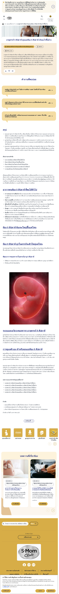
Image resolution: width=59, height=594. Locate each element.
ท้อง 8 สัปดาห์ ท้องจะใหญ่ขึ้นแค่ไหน (14, 162)
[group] (6, 433)
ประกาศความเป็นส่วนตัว (13, 570)
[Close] (53, 6)
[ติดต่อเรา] (33, 564)
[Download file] (5, 71)
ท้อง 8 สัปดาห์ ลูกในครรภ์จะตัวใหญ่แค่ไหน (16, 164)
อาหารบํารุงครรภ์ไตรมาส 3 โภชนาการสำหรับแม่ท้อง (13, 489)
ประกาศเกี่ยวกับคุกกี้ (46, 570)
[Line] (29, 564)
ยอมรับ (40, 590)
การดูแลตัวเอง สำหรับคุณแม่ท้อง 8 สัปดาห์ (16, 169)
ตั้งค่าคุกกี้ (45, 574)
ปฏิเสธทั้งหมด (51, 590)
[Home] (9, 18)
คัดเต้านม (43, 179)
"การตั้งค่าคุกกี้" (5, 586)
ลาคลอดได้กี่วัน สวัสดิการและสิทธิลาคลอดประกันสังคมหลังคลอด (42, 489)
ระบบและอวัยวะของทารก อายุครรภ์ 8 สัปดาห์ (17, 166)
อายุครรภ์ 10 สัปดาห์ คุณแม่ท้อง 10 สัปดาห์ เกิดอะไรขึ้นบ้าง (21, 385)
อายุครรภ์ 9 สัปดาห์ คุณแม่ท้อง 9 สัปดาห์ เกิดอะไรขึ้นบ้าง (20, 383)
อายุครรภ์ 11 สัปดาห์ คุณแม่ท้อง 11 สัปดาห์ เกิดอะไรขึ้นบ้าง (20, 387)
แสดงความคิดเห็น (14, 574)
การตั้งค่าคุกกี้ (6, 590)
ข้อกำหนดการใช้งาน (30, 570)
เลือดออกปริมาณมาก (22, 221)
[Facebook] (24, 564)
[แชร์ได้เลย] (12, 71)
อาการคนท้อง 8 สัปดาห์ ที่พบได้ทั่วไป (15, 159)
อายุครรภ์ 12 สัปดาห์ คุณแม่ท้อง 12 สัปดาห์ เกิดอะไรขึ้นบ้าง (20, 390)
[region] (29, 584)
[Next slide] (55, 444)
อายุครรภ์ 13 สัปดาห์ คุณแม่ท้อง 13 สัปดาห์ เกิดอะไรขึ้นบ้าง (20, 392)
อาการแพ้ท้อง (41, 233)
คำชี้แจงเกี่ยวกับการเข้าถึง (31, 574)
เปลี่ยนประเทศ (27, 537)
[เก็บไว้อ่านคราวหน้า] (9, 71)
